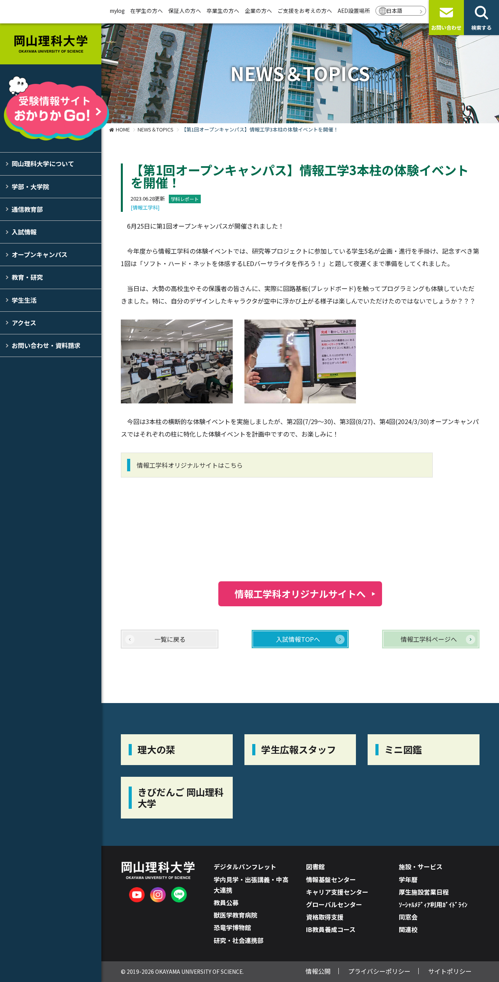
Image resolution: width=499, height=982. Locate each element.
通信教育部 (27, 209)
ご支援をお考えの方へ (305, 10)
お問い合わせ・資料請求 (46, 345)
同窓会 (408, 917)
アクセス (24, 322)
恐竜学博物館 (232, 927)
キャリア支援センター (337, 892)
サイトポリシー (450, 971)
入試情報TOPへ (298, 639)
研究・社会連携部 (239, 940)
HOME (123, 129)
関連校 (408, 929)
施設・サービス (420, 866)
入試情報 (24, 231)
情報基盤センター (331, 879)
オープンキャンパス (39, 254)
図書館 (315, 866)
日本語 (394, 10)
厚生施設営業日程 (424, 892)
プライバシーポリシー (379, 971)
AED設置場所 (354, 10)
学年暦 (408, 879)
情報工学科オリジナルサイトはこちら (190, 465)
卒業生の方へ (223, 10)
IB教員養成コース (331, 929)
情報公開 (318, 971)
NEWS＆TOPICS (155, 129)
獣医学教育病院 (235, 915)
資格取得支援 (324, 917)
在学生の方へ (146, 10)
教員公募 (226, 902)
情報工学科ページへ (429, 639)
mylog (117, 10)
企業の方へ (258, 10)
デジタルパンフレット (245, 866)
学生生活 (24, 300)
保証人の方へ (184, 10)
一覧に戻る (170, 639)
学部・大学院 (30, 186)
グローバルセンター (334, 904)
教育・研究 (27, 277)
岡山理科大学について (43, 163)
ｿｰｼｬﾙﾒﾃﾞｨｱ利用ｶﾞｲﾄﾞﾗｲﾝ (433, 904)
